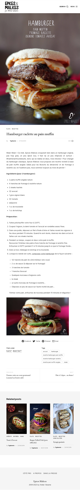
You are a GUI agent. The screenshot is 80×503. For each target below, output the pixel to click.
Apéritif (9, 436)
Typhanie (13, 141)
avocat (45, 351)
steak (66, 362)
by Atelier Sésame (44, 485)
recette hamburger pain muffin (53, 355)
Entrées (16, 436)
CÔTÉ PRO (27, 473)
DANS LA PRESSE (50, 473)
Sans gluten (57, 438)
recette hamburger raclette (52, 358)
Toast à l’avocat (11, 440)
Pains (22, 436)
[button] (74, 6)
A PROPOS (37, 473)
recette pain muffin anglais (51, 362)
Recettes (15, 129)
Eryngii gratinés (58, 442)
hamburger (54, 351)
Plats (8, 129)
